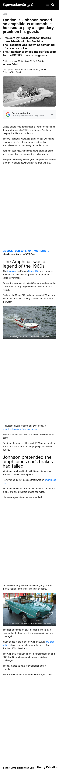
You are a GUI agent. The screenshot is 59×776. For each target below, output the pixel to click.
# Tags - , (18, 767)
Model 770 (33, 271)
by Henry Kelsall (10, 64)
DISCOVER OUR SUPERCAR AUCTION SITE (26, 251)
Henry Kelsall (46, 767)
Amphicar (11, 271)
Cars (5, 14)
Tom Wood (16, 72)
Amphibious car (19, 767)
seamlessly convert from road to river (20, 429)
